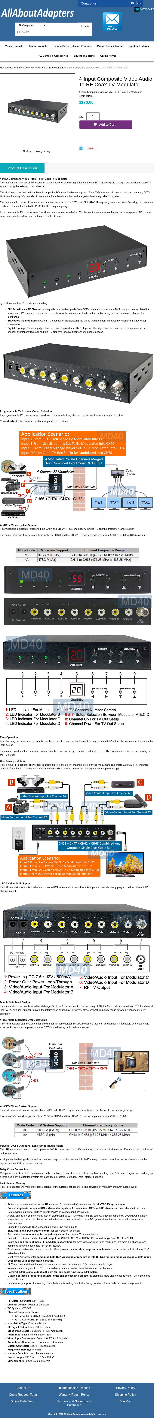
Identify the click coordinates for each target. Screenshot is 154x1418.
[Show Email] (132, 3)
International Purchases (74, 1387)
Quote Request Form (23, 1394)
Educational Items (84, 55)
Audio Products (38, 46)
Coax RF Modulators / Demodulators (44, 67)
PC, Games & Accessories (53, 55)
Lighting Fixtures (139, 46)
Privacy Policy (125, 1387)
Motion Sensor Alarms (110, 46)
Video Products (14, 46)
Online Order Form (23, 1401)
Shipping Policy (125, 1394)
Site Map (125, 1401)
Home (3, 67)
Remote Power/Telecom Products (72, 46)
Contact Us (22, 1387)
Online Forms (108, 55)
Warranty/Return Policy (74, 1394)
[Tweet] (81, 149)
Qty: (81, 116)
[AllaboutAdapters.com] (37, 13)
